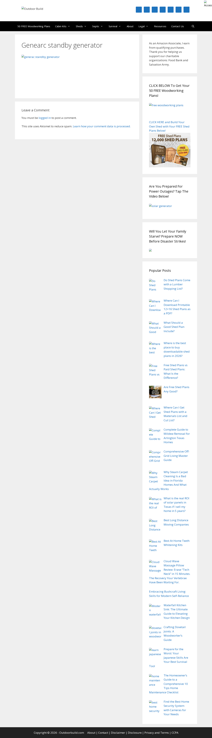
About (130, 26)
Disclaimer (118, 733)
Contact (103, 733)
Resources (160, 26)
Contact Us (177, 26)
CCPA (175, 733)
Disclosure (135, 733)
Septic (95, 26)
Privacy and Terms (156, 733)
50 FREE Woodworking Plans (33, 26)
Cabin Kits (60, 26)
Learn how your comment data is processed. (102, 126)
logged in (45, 118)
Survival (113, 26)
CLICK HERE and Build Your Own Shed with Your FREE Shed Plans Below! (169, 126)
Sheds (79, 26)
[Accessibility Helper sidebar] (208, 4)
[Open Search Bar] (193, 26)
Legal (141, 26)
